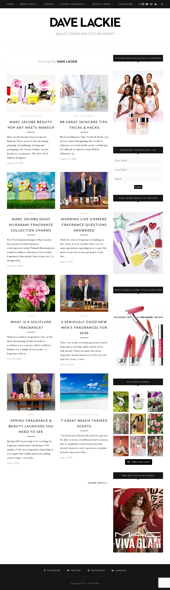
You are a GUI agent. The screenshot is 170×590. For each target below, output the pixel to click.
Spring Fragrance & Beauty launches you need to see (31, 426)
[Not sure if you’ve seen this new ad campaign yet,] (138, 446)
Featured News (31, 116)
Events (49, 4)
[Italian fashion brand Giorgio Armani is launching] (138, 424)
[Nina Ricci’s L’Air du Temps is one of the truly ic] (121, 401)
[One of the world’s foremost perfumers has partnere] (138, 401)
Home (10, 4)
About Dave (28, 4)
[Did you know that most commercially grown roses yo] (155, 424)
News (31, 213)
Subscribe (126, 4)
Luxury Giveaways (71, 4)
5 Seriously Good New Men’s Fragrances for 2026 (84, 327)
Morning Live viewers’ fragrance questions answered (84, 224)
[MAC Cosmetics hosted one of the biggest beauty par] (155, 446)
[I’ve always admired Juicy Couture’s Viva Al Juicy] (155, 401)
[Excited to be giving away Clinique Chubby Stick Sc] (121, 424)
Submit (138, 187)
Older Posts (97, 483)
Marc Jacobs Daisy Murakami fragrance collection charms (31, 224)
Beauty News (101, 4)
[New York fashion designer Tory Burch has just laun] (121, 446)
